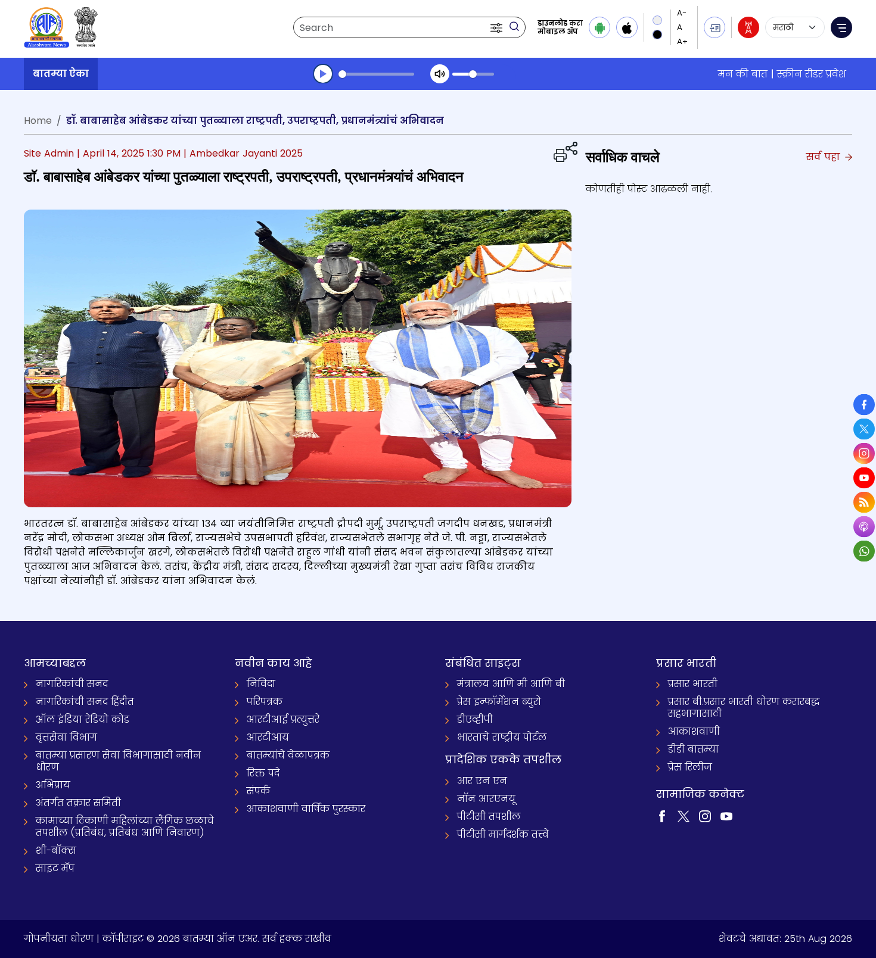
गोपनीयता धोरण (59, 938)
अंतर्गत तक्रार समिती (78, 803)
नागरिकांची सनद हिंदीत (85, 702)
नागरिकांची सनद (72, 684)
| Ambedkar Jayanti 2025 (243, 153)
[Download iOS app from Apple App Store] (627, 27)
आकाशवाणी (694, 731)
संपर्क (258, 791)
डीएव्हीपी (475, 719)
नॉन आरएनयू (486, 799)
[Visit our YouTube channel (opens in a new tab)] (726, 815)
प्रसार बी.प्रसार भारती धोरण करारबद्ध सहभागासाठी (743, 707)
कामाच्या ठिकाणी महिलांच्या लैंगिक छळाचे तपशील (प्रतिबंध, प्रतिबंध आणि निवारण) (125, 827)
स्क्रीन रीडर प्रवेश (811, 74)
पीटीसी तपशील (488, 816)
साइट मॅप (55, 868)
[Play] (323, 73)
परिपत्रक (264, 702)
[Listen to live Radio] (748, 27)
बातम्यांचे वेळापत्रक (288, 755)
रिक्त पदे (263, 773)
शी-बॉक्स (56, 850)
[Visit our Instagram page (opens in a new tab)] (705, 815)
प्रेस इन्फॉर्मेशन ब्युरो (499, 702)
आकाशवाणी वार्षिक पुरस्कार (306, 809)
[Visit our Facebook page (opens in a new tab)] (662, 815)
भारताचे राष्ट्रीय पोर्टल (501, 737)
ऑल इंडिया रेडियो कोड (82, 719)
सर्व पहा (824, 157)
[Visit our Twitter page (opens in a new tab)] (683, 815)
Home (38, 120)
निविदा (261, 684)
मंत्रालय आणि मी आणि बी (511, 684)
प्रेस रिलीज (690, 767)
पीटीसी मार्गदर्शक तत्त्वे (503, 834)
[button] (497, 27)
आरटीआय (268, 737)
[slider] (376, 74)
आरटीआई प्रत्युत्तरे (283, 719)
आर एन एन (482, 781)
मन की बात (743, 74)
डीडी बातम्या (693, 749)
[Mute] (439, 73)
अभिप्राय (53, 785)
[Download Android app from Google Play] (599, 27)
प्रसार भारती (692, 684)
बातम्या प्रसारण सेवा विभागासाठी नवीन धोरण (118, 761)
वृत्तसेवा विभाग (66, 737)
